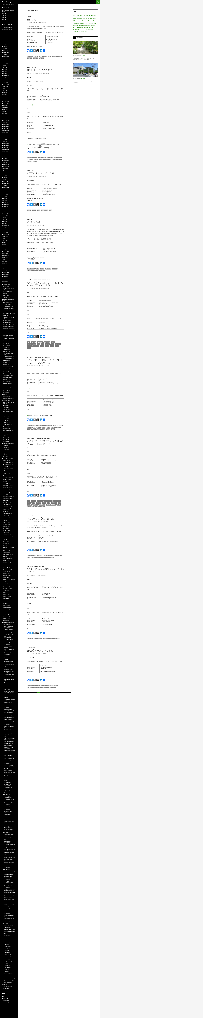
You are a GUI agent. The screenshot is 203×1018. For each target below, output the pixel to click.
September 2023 (5, 107)
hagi (44, 502)
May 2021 (4, 156)
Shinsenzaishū (6, 373)
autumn (34, 342)
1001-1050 (5, 794)
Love (94, 20)
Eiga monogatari (7, 939)
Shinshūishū (5, 379)
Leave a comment (41, 22)
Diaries (4, 923)
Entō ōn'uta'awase (8, 904)
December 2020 (5, 164)
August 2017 (5, 236)
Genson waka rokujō (7, 411)
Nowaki (6, 958)
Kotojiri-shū (30, 170)
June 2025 (4, 67)
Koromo (55, 56)
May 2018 (4, 221)
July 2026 (4, 43)
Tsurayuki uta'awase (8, 743)
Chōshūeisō (5, 473)
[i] (32, 105)
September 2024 (5, 84)
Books (44, 1)
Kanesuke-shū (6, 502)
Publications (5, 396)
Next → (48, 694)
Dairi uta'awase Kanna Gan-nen (35, 566)
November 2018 (5, 210)
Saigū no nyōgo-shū (7, 554)
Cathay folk (31, 268)
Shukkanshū (5, 586)
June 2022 (4, 136)
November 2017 (5, 230)
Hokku (4, 445)
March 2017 (5, 244)
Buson (5, 449)
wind (53, 429)
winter (78, 31)
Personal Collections (6, 458)
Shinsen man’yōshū (7, 430)
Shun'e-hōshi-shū (7, 588)
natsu (54, 159)
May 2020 (4, 177)
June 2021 (4, 155)
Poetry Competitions (6, 622)
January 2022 (5, 141)
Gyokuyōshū (6, 349)
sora (87, 27)
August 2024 (5, 86)
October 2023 (5, 105)
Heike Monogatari (8, 973)
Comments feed (5, 1000)
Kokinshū (5, 360)
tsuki (52, 346)
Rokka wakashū (6, 428)
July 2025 (4, 65)
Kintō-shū (5, 515)
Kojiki (4, 933)
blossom (94, 15)
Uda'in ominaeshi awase (9, 656)
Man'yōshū (30, 219)
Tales (4, 937)
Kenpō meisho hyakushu (8, 317)
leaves (53, 427)
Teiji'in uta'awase (31, 67)
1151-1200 (5, 869)
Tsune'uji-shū (6, 605)
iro (50, 56)
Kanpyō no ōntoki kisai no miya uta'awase (38, 279)
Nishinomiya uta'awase (9, 852)
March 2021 (5, 158)
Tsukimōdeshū (6, 439)
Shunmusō (5, 590)
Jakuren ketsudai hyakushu (9, 310)
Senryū (4, 456)
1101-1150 (5, 832)
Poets (72, 1)
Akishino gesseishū (7, 464)
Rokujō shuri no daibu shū (8, 547)
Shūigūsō (5, 434)
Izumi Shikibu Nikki (8, 925)
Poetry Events (6, 295)
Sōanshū (5, 592)
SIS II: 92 (4, 15)
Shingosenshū (6, 368)
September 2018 (5, 213)
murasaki (36, 270)
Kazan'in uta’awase (8, 782)
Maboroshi (7, 954)
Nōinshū (5, 539)
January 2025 (5, 77)
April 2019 (4, 200)
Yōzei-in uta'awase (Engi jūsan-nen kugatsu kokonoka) (9, 755)
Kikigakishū (5, 511)
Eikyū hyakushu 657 (40, 650)
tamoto (36, 58)
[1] (29, 388)
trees (43, 429)
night (59, 159)
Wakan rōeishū (6, 441)
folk (35, 157)
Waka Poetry (6, 2)
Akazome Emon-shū (7, 462)
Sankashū (5, 566)
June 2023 (4, 113)
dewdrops (47, 342)
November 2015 (5, 274)
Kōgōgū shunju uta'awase (9, 818)
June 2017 (4, 240)
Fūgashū (5, 343)
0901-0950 (5, 659)
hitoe (34, 210)
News (3, 394)
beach (35, 685)
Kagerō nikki (6, 927)
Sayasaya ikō (5, 567)
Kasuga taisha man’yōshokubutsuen (82, 58)
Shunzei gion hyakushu (8, 326)
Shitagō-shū (5, 577)
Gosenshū (5, 345)
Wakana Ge (7, 965)
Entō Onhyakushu (7, 306)
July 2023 (4, 111)
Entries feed (5, 998)
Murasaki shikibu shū (7, 536)
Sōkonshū (5, 437)
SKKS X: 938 (9, 34)
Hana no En (7, 950)
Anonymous (79, 15)
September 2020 (5, 170)
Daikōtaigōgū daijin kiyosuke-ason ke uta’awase (8, 878)
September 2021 (5, 149)
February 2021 (5, 160)
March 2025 (5, 73)
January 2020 (5, 185)
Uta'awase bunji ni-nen (9, 897)
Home (60, 1)
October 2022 (5, 128)
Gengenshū (5, 407)
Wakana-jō (7, 967)
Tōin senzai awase (8, 741)
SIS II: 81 (31, 19)
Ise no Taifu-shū (6, 492)
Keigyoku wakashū (7, 504)
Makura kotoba (6, 286)
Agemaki (6, 942)
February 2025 (5, 75)
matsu (74, 23)
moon (29, 346)
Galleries (80, 38)
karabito (48, 268)
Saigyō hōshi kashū (7, 556)
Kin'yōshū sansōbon (8, 358)
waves (95, 29)
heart (42, 268)
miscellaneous (80, 23)
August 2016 (5, 257)
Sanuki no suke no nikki (9, 931)
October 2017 (5, 232)
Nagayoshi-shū (6, 538)
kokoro (55, 268)
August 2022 (5, 132)
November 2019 (5, 189)
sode (84, 27)
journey (40, 638)
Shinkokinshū (6, 371)
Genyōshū (5, 413)
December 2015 (5, 272)
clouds (74, 18)
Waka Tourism (90, 1)
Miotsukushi (7, 956)
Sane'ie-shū (5, 560)
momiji (29, 504)
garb (36, 56)
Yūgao (6, 969)
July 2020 (4, 173)
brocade (40, 342)
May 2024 (4, 92)
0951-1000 (5, 768)
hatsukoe (45, 157)
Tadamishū (5, 598)
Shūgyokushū (6, 581)
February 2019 (5, 204)
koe (49, 427)
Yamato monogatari (8, 980)
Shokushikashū (6, 388)
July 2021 (4, 153)
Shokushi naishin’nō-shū (8, 579)
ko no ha (43, 427)
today (41, 58)
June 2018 (4, 219)
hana (41, 56)
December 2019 (5, 187)
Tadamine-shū (6, 596)
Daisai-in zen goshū (7, 477)
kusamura (58, 344)
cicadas (56, 425)
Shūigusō (5, 583)
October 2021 (5, 147)
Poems (66, 1)
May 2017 (4, 242)
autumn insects (48, 500)
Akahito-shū (5, 460)
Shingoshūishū (6, 369)
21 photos (83, 55)
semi (34, 429)
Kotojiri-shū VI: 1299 (40, 173)
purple (42, 270)
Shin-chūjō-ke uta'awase (9, 862)
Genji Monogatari (7, 940)
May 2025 (4, 69)
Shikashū (5, 364)
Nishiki (42, 346)
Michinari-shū (6, 526)
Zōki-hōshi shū (6, 620)
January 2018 (5, 227)
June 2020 (4, 175)
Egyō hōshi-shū (6, 479)
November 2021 (5, 145)
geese (34, 638)
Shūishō (5, 435)
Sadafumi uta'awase (8, 721)
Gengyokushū (6, 409)
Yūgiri (6, 971)
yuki (85, 31)
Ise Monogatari (7, 975)
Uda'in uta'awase (7, 745)
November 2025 (5, 58)
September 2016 (5, 255)
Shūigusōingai (6, 584)
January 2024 (5, 99)
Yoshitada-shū (6, 616)
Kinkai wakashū (6, 513)
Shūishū (29, 16)
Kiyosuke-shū (6, 517)
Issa (5, 451)
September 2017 (5, 234)
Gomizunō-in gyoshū (7, 485)
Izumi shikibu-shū (7, 498)
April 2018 (4, 223)
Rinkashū (5, 545)
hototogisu (58, 157)
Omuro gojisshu (6, 422)
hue (39, 344)
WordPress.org (5, 1002)
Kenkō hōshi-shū (6, 506)
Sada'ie (85, 25)
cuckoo (30, 157)
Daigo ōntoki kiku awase (9, 679)
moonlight (37, 687)
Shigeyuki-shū (6, 573)
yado (35, 161)
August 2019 (5, 194)
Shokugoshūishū (6, 383)
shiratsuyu (42, 504)
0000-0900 (5, 624)
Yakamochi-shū (6, 611)
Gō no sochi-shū (6, 483)
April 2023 (4, 117)
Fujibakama (7, 946)
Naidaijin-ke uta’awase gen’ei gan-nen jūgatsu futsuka (9, 849)
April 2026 (4, 48)
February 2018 (5, 225)
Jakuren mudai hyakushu (8, 313)
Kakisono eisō (6, 500)
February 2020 (5, 183)
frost (84, 18)
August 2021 (5, 151)
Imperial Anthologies (6, 341)
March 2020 (5, 181)
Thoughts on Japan (6, 982)
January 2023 (5, 122)
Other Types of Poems (7, 443)
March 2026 (5, 50)
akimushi (34, 500)
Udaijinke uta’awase (8, 895)
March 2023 (5, 118)
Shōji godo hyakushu (7, 322)
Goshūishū (5, 347)
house (29, 159)
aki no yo (34, 425)
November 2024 (5, 80)
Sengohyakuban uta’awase (9, 915)
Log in (3, 996)
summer (30, 161)
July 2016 (4, 259)
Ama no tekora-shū (7, 468)
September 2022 (5, 130)
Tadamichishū (6, 594)
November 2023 (5, 103)
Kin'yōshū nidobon (8, 356)
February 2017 (5, 246)
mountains (48, 159)
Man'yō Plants (6, 291)
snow (81, 27)
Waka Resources (80, 1)
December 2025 (5, 56)
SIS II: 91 (4, 17)
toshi (86, 29)
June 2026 (4, 44)
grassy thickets (32, 344)
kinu (39, 210)
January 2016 (5, 270)
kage (29, 427)
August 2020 (5, 172)
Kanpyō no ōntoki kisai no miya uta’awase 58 (45, 284)
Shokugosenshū (6, 381)
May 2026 (4, 46)
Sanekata (90, 25)
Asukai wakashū (6, 472)
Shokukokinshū (6, 385)
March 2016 (5, 267)
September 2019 (5, 192)
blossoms (30, 56)
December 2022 (5, 124)
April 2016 (4, 265)
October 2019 (5, 191)
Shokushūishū (6, 390)
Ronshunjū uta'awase (8, 719)
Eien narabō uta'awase (8, 834)
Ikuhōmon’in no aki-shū (8, 491)
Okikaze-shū (6, 541)
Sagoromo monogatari (8, 978)
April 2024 (4, 94)
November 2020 (5, 166)
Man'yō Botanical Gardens (8, 288)
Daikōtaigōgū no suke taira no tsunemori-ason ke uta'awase (9, 882)
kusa (60, 502)
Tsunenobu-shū (6, 607)
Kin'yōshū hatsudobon (8, 353)
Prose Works (5, 921)
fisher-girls (42, 685)
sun (51, 210)
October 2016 (5, 253)
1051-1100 (5, 806)
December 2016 (5, 249)
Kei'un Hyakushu (6, 315)
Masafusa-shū (6, 524)
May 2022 (4, 137)
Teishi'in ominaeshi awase (9, 649)
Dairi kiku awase (7, 686)
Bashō (5, 447)
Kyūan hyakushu (6, 320)
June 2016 (4, 261)
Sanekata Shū (6, 564)
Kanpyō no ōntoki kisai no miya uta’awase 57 (45, 361)
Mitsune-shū (6, 530)
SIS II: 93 (4, 13)
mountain (91, 23)
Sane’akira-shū (6, 562)
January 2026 (5, 54)
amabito (30, 685)
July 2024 (4, 88)
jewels (47, 344)
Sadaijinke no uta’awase (9, 799)
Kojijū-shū (5, 520)
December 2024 (5, 79)
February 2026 (5, 52)
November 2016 (5, 251)
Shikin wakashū (6, 575)
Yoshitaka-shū (6, 618)
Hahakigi (6, 948)
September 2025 (5, 61)
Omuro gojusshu (6, 424)
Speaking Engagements (8, 398)
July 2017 (4, 238)
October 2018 (5, 211)
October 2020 (5, 168)
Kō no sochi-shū (6, 519)
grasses (39, 502)
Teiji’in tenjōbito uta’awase (9, 734)
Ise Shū (4, 494)
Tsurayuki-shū (6, 609)
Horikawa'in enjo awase (9, 837)
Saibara (4, 454)
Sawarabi (6, 959)
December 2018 (5, 208)
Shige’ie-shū (5, 571)
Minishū (5, 528)
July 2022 (4, 134)
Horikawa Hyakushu (7, 308)
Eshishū (5, 481)
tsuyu (57, 346)
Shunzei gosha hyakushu (8, 328)
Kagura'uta (5, 453)
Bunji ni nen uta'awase (8, 871)
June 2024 (4, 90)
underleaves (36, 506)
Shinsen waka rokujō (7, 432)
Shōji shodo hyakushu (7, 324)
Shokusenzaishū (6, 387)
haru (90, 18)
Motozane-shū (6, 534)
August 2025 (5, 63)
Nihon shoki (5, 935)
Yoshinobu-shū (6, 614)
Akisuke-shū (5, 466)
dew (29, 502)
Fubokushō (30, 515)
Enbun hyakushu (6, 304)
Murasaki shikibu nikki (8, 929)
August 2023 (5, 109)
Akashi (6, 944)
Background (37, 1)
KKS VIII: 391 (10, 31)
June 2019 (4, 196)
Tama (47, 346)
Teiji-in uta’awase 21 (40, 70)
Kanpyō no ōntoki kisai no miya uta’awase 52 (45, 443)
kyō (60, 56)
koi (86, 21)
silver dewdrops (51, 504)
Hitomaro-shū (6, 489)
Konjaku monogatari (8, 977)
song (38, 429)
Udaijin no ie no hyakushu (8, 338)
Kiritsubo (7, 952)
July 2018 (4, 217)
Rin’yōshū (5, 426)
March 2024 (5, 96)
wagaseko (57, 638)
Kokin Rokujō (6, 416)
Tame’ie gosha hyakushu (8, 330)
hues (45, 56)
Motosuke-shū (6, 532)
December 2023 (5, 101)
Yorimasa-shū (6, 612)
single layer (45, 210)
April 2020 (4, 179)
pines (82, 25)
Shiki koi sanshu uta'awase (9, 726)
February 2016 (5, 268)
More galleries (78, 86)
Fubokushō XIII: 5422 (40, 518)
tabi (51, 638)
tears (58, 504)
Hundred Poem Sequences (8, 299)
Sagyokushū (5, 552)
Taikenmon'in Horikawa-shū (9, 600)
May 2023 (4, 115)
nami (77, 25)
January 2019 (5, 206)
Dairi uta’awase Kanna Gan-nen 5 (45, 571)
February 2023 (5, 120)
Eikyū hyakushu (31, 647)
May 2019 (4, 198)
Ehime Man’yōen (77, 81)
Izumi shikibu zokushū (8, 496)
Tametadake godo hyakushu (9, 332)
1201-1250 (5, 902)
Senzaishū (5, 362)
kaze (34, 427)
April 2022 (4, 139)
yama (29, 347)
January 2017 (5, 248)
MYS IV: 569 (33, 222)
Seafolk (44, 687)
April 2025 (4, 71)
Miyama (41, 159)
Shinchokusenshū (7, 366)
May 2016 (4, 263)
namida (35, 504)
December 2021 (5, 143)
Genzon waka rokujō (7, 415)
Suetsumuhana (8, 961)
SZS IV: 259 (9, 27)
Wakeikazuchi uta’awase (9, 899)
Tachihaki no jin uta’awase (9, 790)
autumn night (48, 425)
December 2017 (5, 229)
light (58, 427)
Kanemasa (54, 685)
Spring (92, 27)
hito (51, 157)
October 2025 (5, 60)
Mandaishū (5, 420)
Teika (83, 29)
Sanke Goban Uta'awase (9, 859)
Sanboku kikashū (6, 558)
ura (54, 687)
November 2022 (5, 126)
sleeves (29, 58)
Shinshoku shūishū (7, 377)
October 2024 (5, 82)
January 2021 (5, 162)
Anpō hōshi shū (6, 470)
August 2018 (5, 215)
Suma (6, 963)
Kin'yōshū (5, 351)
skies (94, 25)
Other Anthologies (6, 400)
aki (28, 342)
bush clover (57, 500)
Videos (3, 984)
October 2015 (5, 276)
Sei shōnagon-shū (7, 569)
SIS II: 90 (4, 19)
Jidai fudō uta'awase (8, 910)
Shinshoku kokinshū (7, 375)
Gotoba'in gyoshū (7, 487)
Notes (4, 293)
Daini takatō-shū (6, 475)
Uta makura (5, 297)
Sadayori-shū (6, 550)
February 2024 (5, 98)
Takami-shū (5, 603)
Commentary (53, 1)
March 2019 (5, 202)
